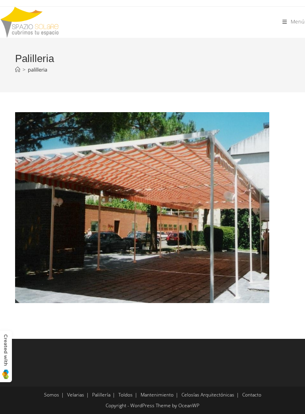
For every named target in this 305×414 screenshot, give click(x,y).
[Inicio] (17, 69)
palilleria (37, 69)
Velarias (75, 394)
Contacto (251, 394)
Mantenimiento (157, 394)
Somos (51, 394)
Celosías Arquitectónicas (207, 394)
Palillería (101, 394)
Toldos (125, 394)
